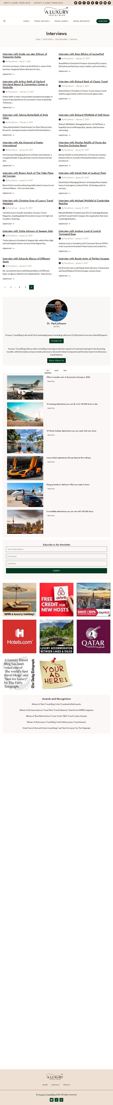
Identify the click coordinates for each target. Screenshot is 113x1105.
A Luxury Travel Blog (47, 1094)
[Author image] (4, 61)
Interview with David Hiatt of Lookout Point (82, 173)
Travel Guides (47, 39)
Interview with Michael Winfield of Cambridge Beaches (84, 202)
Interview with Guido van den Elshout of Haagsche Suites (25, 55)
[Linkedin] (88, 2)
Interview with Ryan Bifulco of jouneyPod (81, 54)
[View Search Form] (4, 21)
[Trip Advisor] (96, 2)
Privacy (67, 1085)
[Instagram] (100, 2)
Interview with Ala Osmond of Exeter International (23, 144)
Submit (56, 570)
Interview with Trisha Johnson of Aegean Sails (28, 231)
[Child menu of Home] (27, 21)
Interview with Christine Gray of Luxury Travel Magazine (28, 202)
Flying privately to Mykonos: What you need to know (68, 484)
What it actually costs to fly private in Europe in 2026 (68, 377)
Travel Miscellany (61, 39)
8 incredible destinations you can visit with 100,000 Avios (70, 511)
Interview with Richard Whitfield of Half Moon (84, 115)
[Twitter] (84, 2)
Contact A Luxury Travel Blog (48, 3)
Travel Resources (81, 21)
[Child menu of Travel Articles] (42, 21)
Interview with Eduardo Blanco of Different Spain (26, 260)
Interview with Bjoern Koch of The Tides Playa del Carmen (28, 174)
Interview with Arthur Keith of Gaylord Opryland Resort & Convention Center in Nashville (25, 84)
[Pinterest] (92, 2)
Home (38, 39)
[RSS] (109, 2)
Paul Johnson (13, 61)
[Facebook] (79, 2)
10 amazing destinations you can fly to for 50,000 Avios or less (72, 404)
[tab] (47, 370)
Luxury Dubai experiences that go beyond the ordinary (69, 458)
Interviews (73, 39)
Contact (55, 1085)
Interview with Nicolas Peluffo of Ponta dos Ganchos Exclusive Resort (82, 144)
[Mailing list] (75, 2)
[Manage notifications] (107, 1099)
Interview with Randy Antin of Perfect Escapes (84, 258)
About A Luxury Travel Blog (17, 3)
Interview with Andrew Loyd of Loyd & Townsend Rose (80, 232)
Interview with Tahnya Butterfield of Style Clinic (25, 116)
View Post (8, 74)
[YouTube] (105, 2)
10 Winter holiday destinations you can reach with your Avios (71, 431)
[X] (56, 1100)
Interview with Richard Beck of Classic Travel (83, 81)
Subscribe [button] (103, 21)
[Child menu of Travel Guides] (61, 21)
